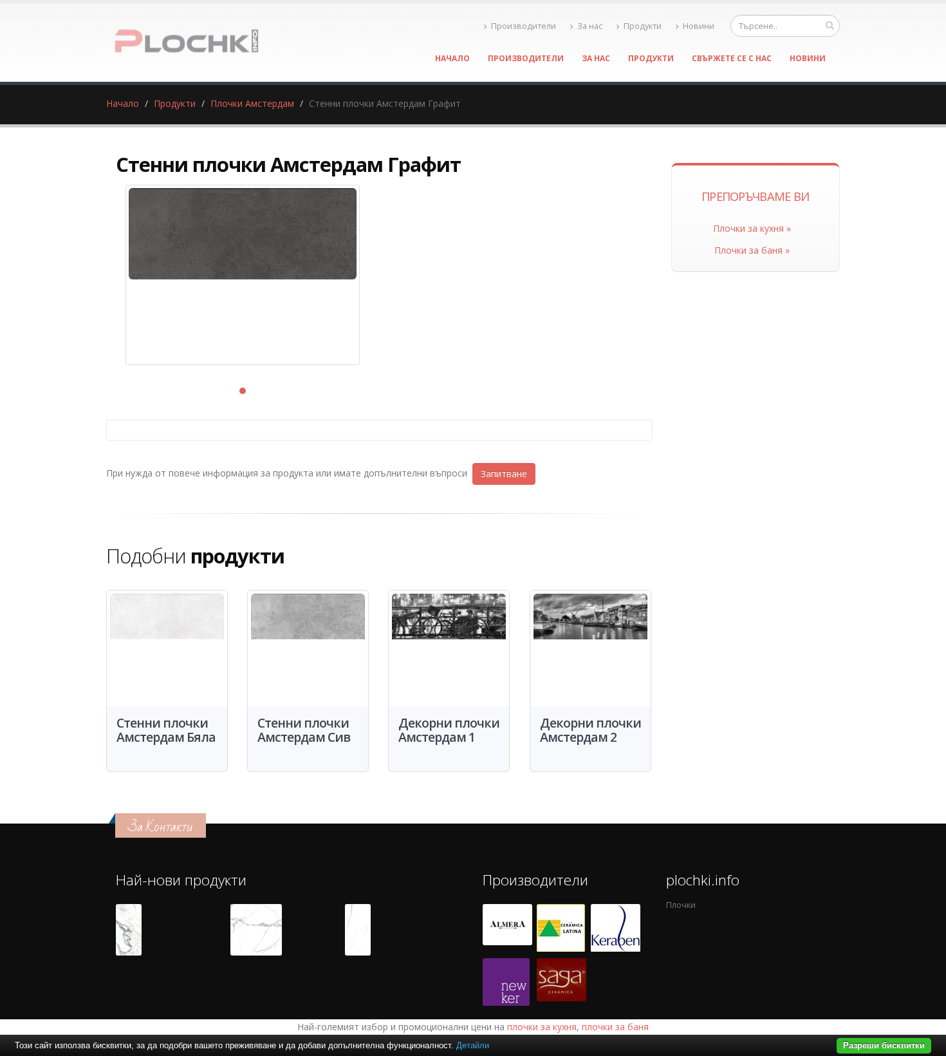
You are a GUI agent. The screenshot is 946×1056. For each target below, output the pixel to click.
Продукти (643, 26)
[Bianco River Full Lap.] (358, 930)
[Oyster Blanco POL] (129, 930)
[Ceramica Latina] (561, 928)
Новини (698, 26)
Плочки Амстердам (252, 103)
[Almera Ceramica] (507, 928)
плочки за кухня (542, 1027)
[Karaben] (615, 928)
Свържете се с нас (732, 58)
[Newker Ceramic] (506, 982)
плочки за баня (615, 1027)
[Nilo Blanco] (256, 930)
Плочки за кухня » (752, 228)
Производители (523, 26)
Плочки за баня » (752, 250)
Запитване (504, 473)
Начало (452, 58)
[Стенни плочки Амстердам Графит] (242, 275)
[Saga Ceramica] (561, 982)
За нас (589, 26)
